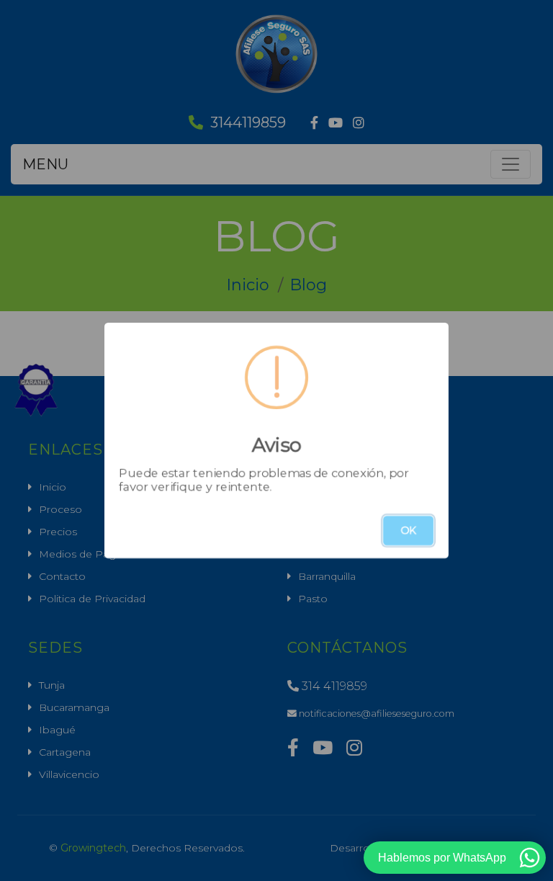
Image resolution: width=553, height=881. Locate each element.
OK (408, 530)
